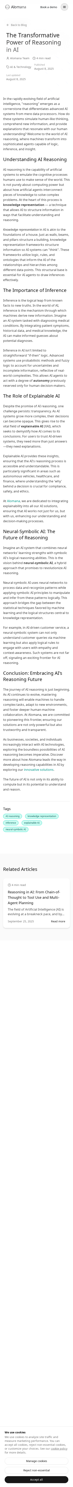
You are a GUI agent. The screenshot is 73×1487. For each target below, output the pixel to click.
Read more (58, 921)
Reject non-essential (36, 1470)
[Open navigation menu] (64, 7)
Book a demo (48, 7)
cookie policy (59, 1448)
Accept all (36, 1479)
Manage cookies (36, 1461)
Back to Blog (19, 25)
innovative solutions (39, 770)
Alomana (13, 501)
